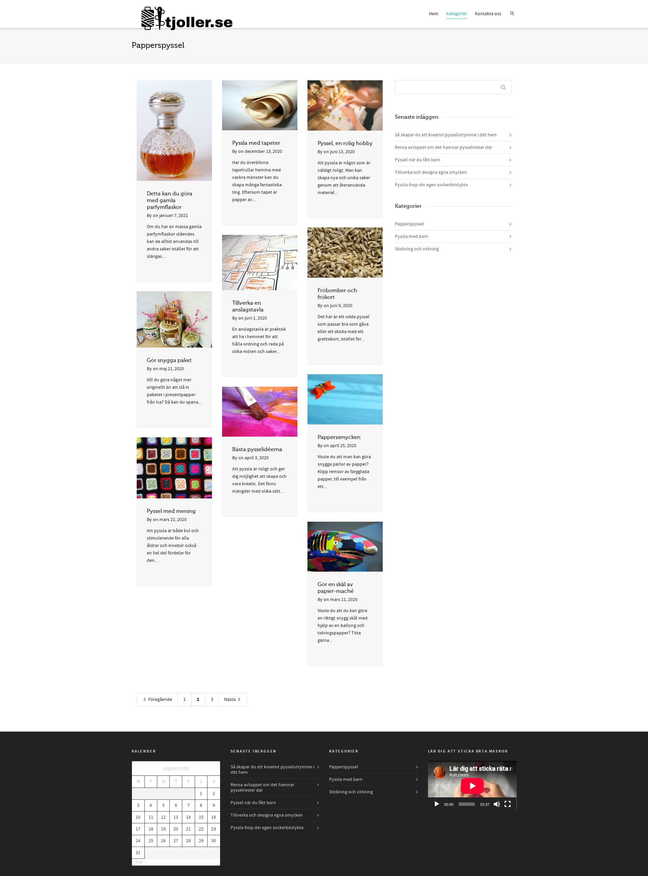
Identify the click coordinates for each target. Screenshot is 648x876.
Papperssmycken (339, 437)
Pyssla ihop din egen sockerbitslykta (431, 185)
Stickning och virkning (417, 249)
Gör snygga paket (169, 360)
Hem (433, 14)
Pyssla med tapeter (256, 143)
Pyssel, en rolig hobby (345, 143)
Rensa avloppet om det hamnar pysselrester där (443, 147)
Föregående (159, 699)
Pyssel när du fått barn (417, 160)
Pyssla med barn (411, 237)
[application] (472, 786)
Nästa (230, 699)
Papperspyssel (409, 224)
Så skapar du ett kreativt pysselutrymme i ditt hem (446, 135)
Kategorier (456, 14)
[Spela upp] (436, 804)
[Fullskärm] (507, 804)
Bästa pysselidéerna (257, 449)
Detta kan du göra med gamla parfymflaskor (169, 200)
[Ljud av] (496, 804)
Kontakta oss (488, 14)
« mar (137, 862)
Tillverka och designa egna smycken (431, 172)
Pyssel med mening (171, 511)
